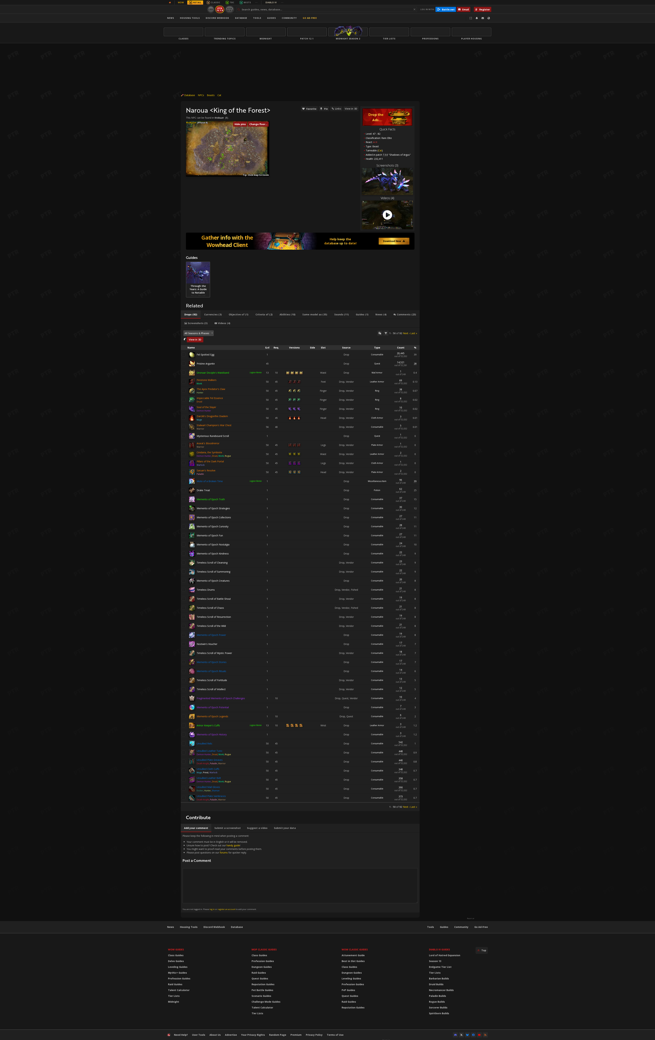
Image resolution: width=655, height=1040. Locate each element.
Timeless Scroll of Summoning (213, 571)
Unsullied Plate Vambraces (211, 796)
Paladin (200, 474)
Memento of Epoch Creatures (213, 580)
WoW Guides (176, 949)
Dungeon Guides (262, 966)
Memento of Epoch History (212, 734)
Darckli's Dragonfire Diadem (212, 416)
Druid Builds (436, 984)
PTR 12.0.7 (229, 9)
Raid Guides (175, 984)
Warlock (201, 465)
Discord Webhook (217, 18)
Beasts (211, 95)
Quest (377, 363)
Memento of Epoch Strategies (213, 508)
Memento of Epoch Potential (213, 707)
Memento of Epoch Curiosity (212, 526)
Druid (199, 401)
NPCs (201, 95)
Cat (219, 95)
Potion (377, 490)
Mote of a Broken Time (210, 481)
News (170, 18)
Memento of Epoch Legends (212, 716)
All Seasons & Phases (197, 333)
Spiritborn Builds (439, 1013)
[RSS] (485, 1034)
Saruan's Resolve (206, 470)
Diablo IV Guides (439, 949)
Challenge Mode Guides (266, 1001)
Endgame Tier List (440, 966)
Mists (247, 2)
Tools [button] (257, 18)
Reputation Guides (263, 984)
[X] (461, 1034)
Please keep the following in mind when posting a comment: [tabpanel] (222, 872)
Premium (296, 1034)
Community (289, 18)
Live (210, 9)
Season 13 (435, 961)
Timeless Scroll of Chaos (210, 607)
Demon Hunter (204, 410)
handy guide (233, 845)
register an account (226, 909)
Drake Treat (203, 490)
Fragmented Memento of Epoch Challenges (221, 698)
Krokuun (219, 117)
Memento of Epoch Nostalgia (213, 544)
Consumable (377, 354)
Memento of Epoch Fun (210, 535)
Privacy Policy (314, 1034)
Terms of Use (335, 1034)
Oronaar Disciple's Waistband (213, 372)
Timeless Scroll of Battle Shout (214, 598)
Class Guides (176, 955)
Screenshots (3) (387, 165)
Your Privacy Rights (253, 1034)
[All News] (170, 3)
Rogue (228, 455)
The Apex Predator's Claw (211, 389)
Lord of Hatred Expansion (444, 955)
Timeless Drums (206, 589)
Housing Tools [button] (190, 18)
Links (338, 108)
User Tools (198, 1034)
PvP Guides (348, 990)
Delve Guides (176, 961)
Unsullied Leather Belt (209, 778)
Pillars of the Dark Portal (210, 461)
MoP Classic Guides (264, 949)
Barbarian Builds (439, 978)
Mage (199, 419)
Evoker (200, 790)
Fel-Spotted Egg (205, 354)
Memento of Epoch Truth (211, 499)
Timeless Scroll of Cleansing (212, 562)
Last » (413, 333)
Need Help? (181, 1034)
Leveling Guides (177, 966)
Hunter (200, 392)
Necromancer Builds (441, 990)
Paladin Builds (437, 996)
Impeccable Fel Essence (210, 398)
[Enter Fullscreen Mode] (470, 18)
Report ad (470, 918)
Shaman (216, 790)
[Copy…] (379, 333)
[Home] (185, 9)
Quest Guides (260, 978)
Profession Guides (179, 978)
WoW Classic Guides (355, 949)
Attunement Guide (353, 955)
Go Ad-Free (310, 18)
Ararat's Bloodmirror (208, 443)
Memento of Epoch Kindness (213, 553)
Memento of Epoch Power (211, 635)
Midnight (173, 1001)
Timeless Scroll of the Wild (211, 626)
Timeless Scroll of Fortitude (212, 680)
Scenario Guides (261, 996)
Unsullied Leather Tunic (209, 750)
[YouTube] (479, 1034)
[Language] (488, 18)
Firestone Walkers (206, 380)
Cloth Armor (377, 417)
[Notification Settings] (476, 18)
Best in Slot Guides (353, 961)
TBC (232, 2)
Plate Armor (377, 445)
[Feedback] (482, 18)
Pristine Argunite (206, 363)
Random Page (277, 1034)
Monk (199, 383)
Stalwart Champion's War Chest (214, 425)
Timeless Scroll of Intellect (211, 689)
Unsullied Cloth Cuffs (208, 769)
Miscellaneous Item (377, 481)
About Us (215, 1034)
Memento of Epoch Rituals (211, 671)
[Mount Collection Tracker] (300, 241)
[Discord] (455, 1034)
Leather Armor (377, 381)
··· (256, 2)
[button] (246, 139)
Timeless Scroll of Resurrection (214, 616)
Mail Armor (377, 372)
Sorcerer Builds (438, 1007)
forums (224, 852)
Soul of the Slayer (206, 407)
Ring (377, 390)
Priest (205, 772)
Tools (430, 927)
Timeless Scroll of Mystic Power (214, 653)
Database (241, 18)
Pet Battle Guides (262, 990)
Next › (406, 333)
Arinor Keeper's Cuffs (208, 725)
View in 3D (351, 108)
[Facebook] (473, 1034)
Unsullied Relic (204, 743)
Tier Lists (174, 996)
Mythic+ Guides (177, 972)
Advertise (231, 1034)
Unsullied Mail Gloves (208, 787)
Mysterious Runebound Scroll (213, 436)
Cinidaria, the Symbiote (209, 452)
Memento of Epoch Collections (214, 517)
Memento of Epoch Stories (212, 662)
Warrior (200, 428)
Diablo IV (274, 2)
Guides (271, 18)
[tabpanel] (300, 569)
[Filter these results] (385, 333)
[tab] (191, 314)
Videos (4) (387, 198)
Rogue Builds (437, 1001)
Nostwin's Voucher (207, 644)
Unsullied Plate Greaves (210, 759)
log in (212, 909)
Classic (215, 2)
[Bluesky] (467, 1034)
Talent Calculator (179, 990)
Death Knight (203, 763)
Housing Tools (189, 927)
